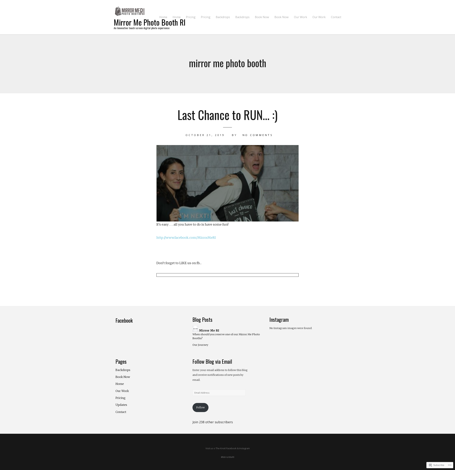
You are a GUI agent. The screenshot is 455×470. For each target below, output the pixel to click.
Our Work (300, 17)
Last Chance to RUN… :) (228, 114)
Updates (121, 405)
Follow (200, 407)
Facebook (124, 320)
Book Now (262, 17)
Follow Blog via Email (212, 361)
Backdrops (223, 17)
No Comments (257, 135)
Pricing (191, 17)
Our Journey (200, 344)
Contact (336, 17)
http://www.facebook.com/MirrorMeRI (186, 238)
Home (163, 17)
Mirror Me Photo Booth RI (150, 22)
